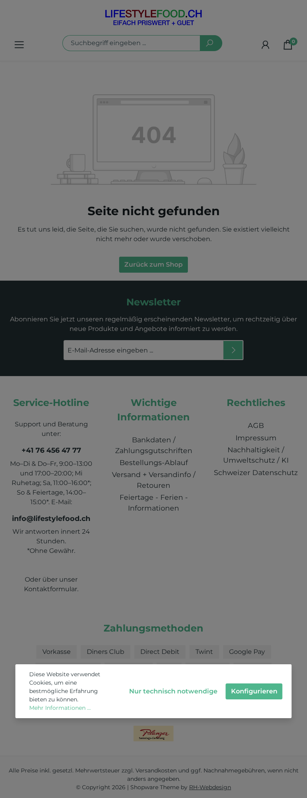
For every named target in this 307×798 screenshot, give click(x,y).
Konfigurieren (254, 691)
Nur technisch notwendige (173, 691)
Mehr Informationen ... (60, 707)
